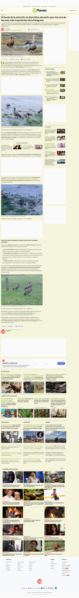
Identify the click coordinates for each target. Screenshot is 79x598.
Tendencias (20, 570)
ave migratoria (29, 71)
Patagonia (26, 62)
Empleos (63, 573)
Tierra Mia (52, 565)
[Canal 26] (39, 581)
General (19, 565)
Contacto (63, 563)
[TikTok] (32, 588)
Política (19, 568)
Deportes (19, 563)
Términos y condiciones (66, 565)
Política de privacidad (66, 566)
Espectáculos (5, 422)
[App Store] (44, 588)
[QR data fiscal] (56, 589)
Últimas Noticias (9, 561)
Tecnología (26, 422)
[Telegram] (36, 588)
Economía (31, 563)
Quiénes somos (65, 561)
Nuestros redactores (66, 571)
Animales (4, 326)
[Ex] (26, 588)
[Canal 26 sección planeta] (40, 12)
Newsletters (65, 575)
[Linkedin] (30, 588)
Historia (30, 565)
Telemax (52, 566)
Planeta (3, 14)
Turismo (47, 422)
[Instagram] (24, 588)
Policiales (7, 568)
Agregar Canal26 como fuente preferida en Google (36, 29)
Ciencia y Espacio (32, 561)
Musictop (52, 568)
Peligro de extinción (19, 326)
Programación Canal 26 (66, 570)
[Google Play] (51, 588)
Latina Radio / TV (54, 563)
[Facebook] (22, 588)
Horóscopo (8, 566)
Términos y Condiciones (37, 592)
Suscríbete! (61, 363)
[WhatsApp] (34, 588)
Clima (7, 563)
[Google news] (39, 588)
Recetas (30, 568)
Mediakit (65, 568)
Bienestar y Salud (21, 561)
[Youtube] (28, 588)
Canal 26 (8, 28)
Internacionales (20, 566)
